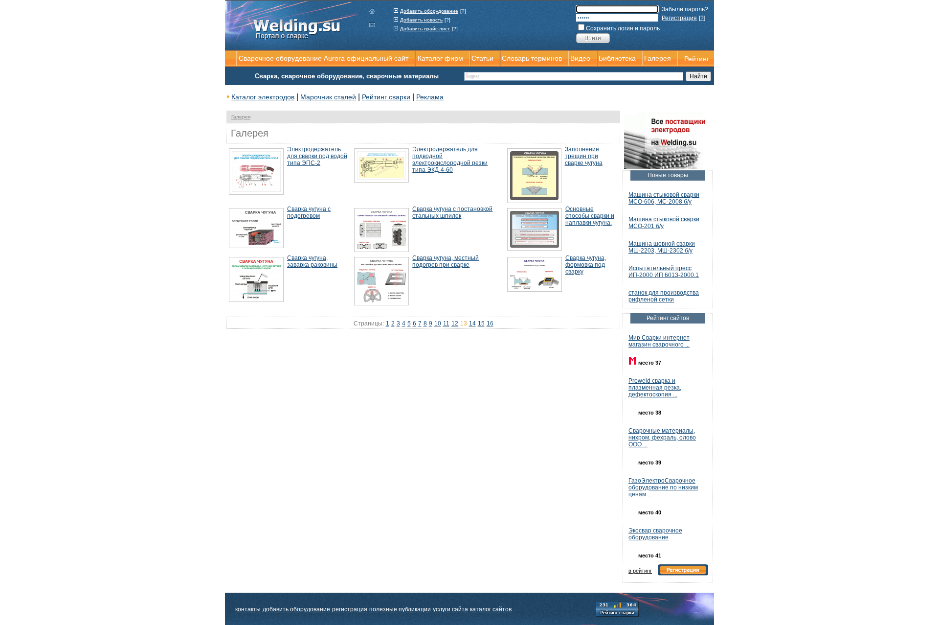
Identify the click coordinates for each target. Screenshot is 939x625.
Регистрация (679, 18)
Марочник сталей (328, 97)
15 (481, 323)
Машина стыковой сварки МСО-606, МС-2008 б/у (663, 198)
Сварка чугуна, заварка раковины (312, 261)
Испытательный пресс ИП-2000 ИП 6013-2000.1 (663, 271)
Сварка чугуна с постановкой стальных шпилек (452, 212)
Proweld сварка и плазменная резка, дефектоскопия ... (654, 387)
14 (472, 323)
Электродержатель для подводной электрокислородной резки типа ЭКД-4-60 (450, 159)
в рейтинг (640, 571)
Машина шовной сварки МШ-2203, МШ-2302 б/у (661, 247)
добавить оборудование (296, 609)
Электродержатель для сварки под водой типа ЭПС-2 (317, 156)
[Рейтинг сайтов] (617, 608)
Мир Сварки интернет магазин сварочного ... (659, 341)
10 (437, 323)
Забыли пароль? (685, 9)
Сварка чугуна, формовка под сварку (585, 265)
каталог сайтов (491, 609)
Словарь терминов (532, 58)
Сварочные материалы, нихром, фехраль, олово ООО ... (662, 437)
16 (490, 323)
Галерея (240, 116)
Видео (580, 58)
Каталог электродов (262, 97)
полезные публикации (400, 609)
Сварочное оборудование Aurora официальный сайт (323, 58)
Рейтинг (696, 59)
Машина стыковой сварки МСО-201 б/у (663, 223)
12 (454, 323)
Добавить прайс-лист (425, 28)
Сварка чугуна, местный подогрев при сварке (445, 261)
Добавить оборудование (429, 11)
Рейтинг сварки (386, 97)
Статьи (482, 58)
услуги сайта (450, 609)
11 (446, 323)
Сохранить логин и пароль (623, 28)
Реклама (430, 97)
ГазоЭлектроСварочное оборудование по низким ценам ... (663, 487)
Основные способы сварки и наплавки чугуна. (589, 216)
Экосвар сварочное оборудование (655, 534)
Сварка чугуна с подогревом (309, 212)
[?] (463, 11)
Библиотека (617, 58)
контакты (248, 609)
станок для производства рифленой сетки (663, 296)
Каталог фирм (440, 58)
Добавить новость (421, 20)
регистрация (349, 609)
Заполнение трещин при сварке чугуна (584, 156)
